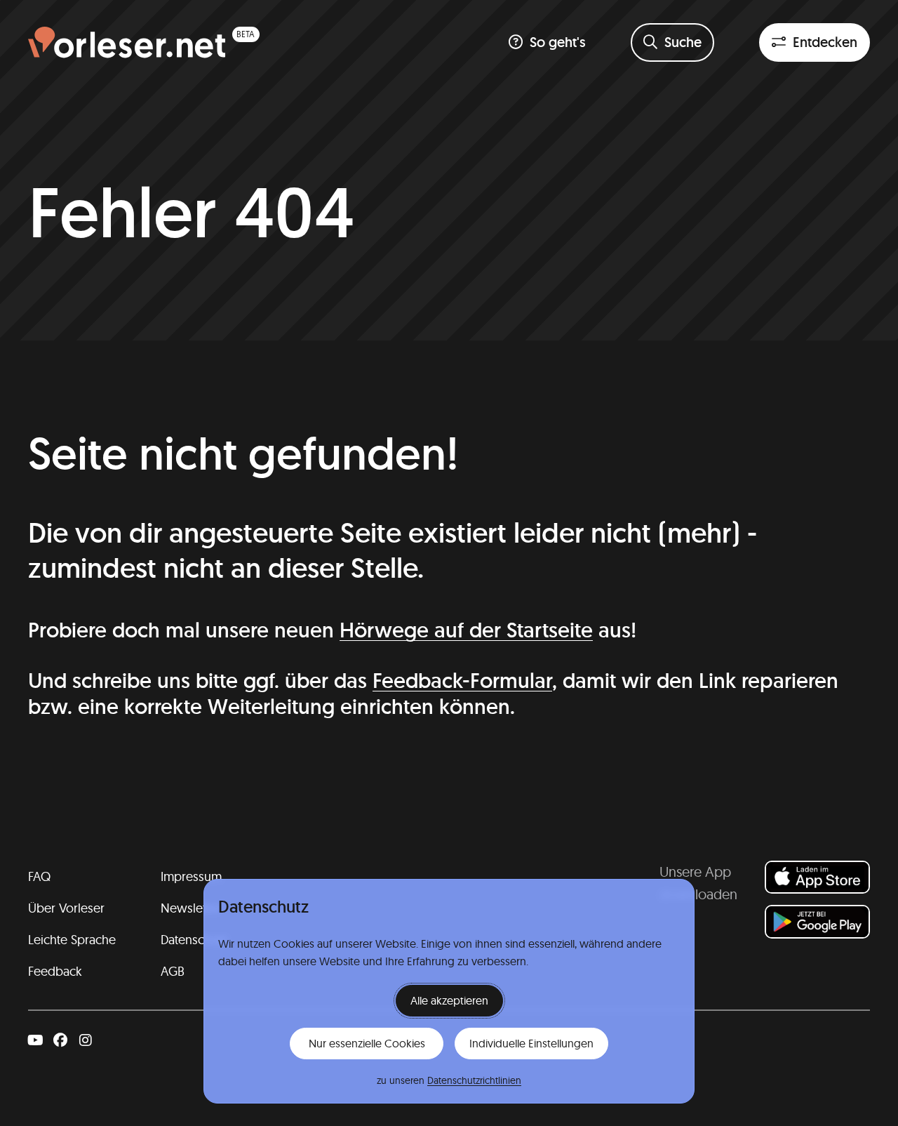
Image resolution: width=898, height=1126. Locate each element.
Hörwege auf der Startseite (466, 630)
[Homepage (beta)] (144, 42)
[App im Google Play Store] (817, 921)
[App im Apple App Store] (817, 877)
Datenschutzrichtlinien (474, 1080)
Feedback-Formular (462, 680)
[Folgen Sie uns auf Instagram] (86, 1040)
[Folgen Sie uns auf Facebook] (60, 1040)
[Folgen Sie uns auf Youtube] (35, 1040)
